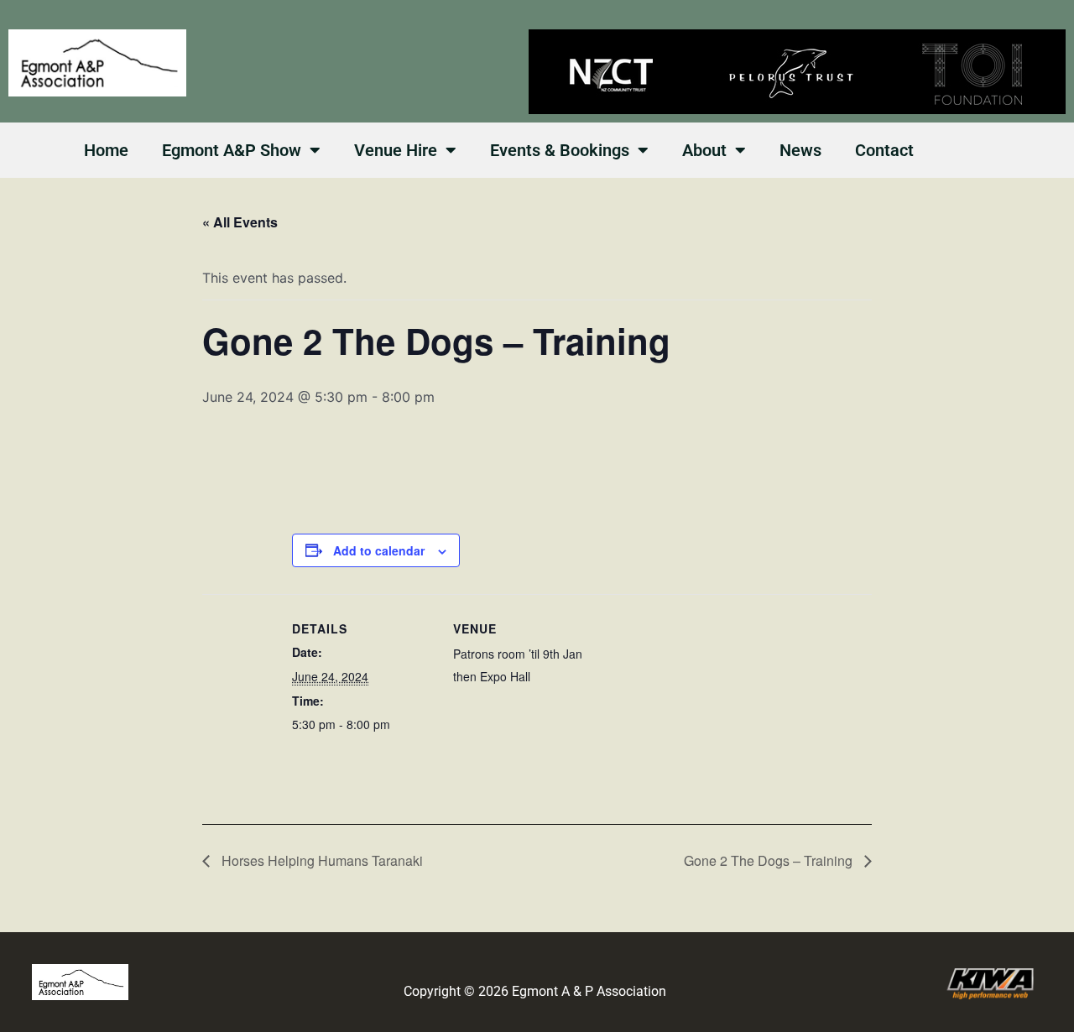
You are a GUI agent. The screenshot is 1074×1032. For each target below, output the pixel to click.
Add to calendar (379, 550)
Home (106, 150)
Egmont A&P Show (231, 150)
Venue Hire (395, 150)
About (704, 150)
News (800, 150)
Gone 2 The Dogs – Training (770, 860)
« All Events (240, 222)
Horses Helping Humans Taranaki (320, 860)
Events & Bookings (559, 150)
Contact (884, 150)
